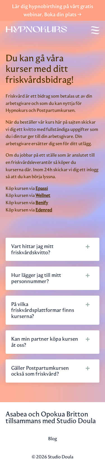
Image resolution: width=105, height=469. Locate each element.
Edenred (44, 210)
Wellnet (43, 195)
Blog (52, 438)
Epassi (42, 188)
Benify (42, 202)
